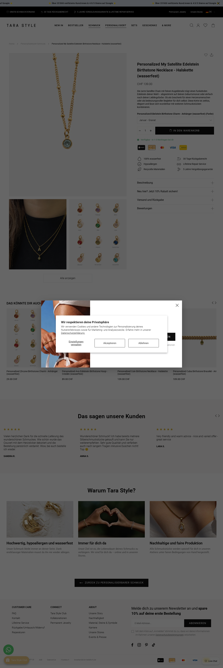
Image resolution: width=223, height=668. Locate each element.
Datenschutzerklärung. (73, 333)
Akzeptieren (109, 343)
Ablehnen (143, 343)
